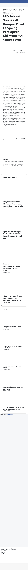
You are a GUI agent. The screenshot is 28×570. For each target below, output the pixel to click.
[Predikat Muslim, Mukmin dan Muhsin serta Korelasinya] (10, 324)
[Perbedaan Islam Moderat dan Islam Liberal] (10, 344)
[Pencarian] (26, 5)
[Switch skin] (24, 5)
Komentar (3, 305)
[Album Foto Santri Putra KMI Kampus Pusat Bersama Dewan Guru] (14, 294)
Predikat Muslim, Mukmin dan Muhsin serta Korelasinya (12, 327)
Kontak (2, 553)
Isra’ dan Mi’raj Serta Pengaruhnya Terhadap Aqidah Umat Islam (13, 408)
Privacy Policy (4, 550)
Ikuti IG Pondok (9, 414)
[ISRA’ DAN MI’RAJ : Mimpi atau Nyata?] (10, 364)
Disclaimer (3, 552)
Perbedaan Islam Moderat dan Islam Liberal (12, 347)
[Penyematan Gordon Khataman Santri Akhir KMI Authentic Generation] (14, 199)
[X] (3, 141)
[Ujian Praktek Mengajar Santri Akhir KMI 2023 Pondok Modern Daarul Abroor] (14, 229)
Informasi (8, 9)
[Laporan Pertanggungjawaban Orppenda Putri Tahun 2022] (14, 262)
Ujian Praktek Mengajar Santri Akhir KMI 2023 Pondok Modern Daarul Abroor (12, 235)
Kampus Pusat (10, 13)
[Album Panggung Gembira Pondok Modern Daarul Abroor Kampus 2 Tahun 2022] (10, 384)
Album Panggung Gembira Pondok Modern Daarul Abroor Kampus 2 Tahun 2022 (13, 387)
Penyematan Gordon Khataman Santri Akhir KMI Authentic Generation (13, 204)
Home (4, 9)
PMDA (14, 50)
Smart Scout (6, 127)
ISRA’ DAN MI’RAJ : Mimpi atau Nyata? (12, 367)
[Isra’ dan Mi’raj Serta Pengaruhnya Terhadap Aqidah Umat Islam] (10, 406)
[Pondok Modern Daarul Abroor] (14, 5)
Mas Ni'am (13, 549)
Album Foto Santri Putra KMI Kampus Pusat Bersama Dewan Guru (12, 298)
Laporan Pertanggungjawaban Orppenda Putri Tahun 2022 (12, 267)
